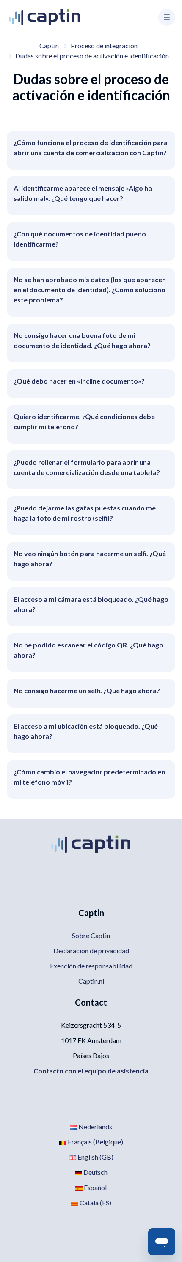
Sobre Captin (91, 935)
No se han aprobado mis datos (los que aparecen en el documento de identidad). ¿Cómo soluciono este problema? (90, 289)
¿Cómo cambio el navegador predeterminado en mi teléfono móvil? (89, 777)
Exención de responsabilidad (91, 966)
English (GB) (94, 1157)
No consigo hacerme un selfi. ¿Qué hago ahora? (87, 690)
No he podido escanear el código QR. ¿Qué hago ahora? (88, 650)
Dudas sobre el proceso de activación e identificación (92, 56)
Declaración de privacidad (91, 950)
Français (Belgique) (94, 1142)
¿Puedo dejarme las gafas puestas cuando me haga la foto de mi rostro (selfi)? (85, 513)
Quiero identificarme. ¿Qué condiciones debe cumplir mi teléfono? (84, 421)
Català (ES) (94, 1203)
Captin (49, 45)
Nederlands (94, 1126)
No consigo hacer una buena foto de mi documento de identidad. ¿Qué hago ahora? (82, 340)
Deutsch (95, 1172)
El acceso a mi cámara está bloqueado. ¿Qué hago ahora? (91, 604)
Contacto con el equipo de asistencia (91, 1071)
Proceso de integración (104, 45)
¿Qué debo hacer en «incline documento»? (79, 381)
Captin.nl (91, 981)
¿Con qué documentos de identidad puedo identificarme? (80, 239)
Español (95, 1187)
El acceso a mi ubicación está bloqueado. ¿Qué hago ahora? (86, 731)
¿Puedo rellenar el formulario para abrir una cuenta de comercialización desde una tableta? (87, 467)
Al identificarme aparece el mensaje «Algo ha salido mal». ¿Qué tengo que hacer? (83, 193)
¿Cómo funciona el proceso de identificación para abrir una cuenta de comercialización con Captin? (91, 147)
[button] (166, 17)
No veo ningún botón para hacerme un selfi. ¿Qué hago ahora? (90, 558)
